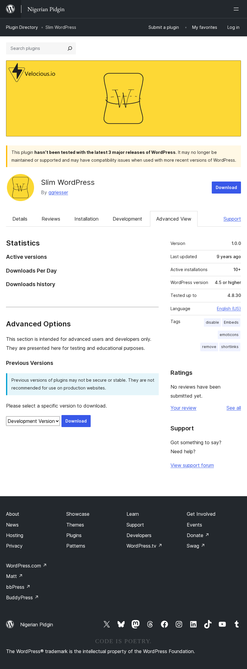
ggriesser (58, 192)
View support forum (192, 465)
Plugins (74, 535)
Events (194, 525)
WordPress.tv (144, 546)
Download (226, 187)
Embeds (231, 322)
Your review (183, 408)
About (12, 514)
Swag (196, 546)
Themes (75, 525)
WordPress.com (26, 566)
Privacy (14, 546)
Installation (86, 219)
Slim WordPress (68, 182)
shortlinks (230, 346)
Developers (139, 535)
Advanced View (173, 219)
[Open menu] (237, 9)
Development (127, 219)
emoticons (229, 334)
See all (234, 408)
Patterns (75, 546)
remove (209, 346)
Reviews (51, 219)
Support (232, 219)
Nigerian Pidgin (36, 625)
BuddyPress (22, 597)
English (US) (229, 308)
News (12, 525)
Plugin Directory (22, 27)
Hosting (14, 535)
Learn (133, 514)
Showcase (77, 514)
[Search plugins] (70, 48)
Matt (14, 576)
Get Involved (201, 514)
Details (19, 219)
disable (212, 322)
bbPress (18, 587)
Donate (198, 535)
